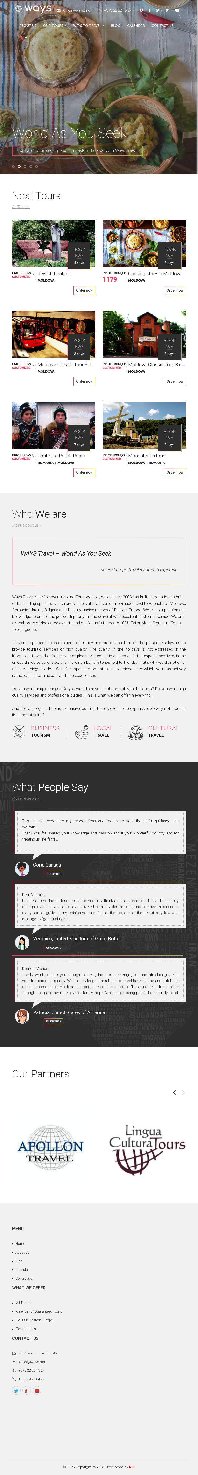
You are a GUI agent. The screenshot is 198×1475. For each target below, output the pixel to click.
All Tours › (21, 206)
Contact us (163, 26)
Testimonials (26, 1329)
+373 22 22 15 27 (117, 10)
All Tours (23, 1303)
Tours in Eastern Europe (34, 1320)
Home (20, 1244)
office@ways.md (76, 10)
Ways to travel (87, 26)
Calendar (136, 26)
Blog (115, 26)
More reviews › (25, 798)
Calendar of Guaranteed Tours (39, 1311)
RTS (132, 1467)
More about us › (26, 525)
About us (27, 26)
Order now (84, 290)
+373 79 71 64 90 (32, 1379)
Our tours (53, 26)
